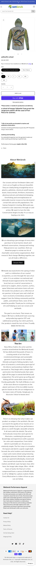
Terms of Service (7, 529)
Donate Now (18, 263)
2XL (25, 76)
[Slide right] (22, 54)
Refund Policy (7, 525)
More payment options (18, 102)
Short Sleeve (26, 70)
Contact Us (6, 518)
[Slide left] (14, 54)
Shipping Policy (7, 536)
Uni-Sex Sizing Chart (8, 533)
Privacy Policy (7, 521)
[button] (34, 7)
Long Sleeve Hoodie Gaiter (10, 70)
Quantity (3, 84)
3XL (4, 80)
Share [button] (4, 148)
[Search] (33, 11)
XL (19, 76)
